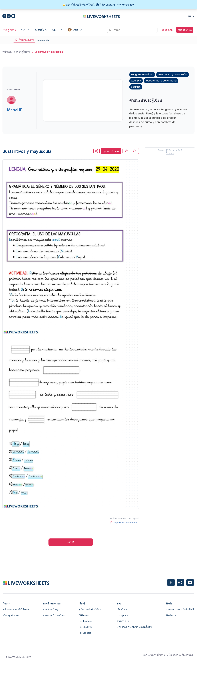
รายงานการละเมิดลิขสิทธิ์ (180, 609)
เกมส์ (75, 29)
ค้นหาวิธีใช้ (123, 620)
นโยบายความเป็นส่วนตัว (180, 654)
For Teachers (85, 620)
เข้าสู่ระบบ (167, 29)
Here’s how (127, 4)
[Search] (110, 29)
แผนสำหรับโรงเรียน (53, 615)
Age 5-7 (136, 80)
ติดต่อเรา (171, 615)
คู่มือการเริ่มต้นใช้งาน (90, 609)
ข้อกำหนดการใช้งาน (154, 654)
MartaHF (14, 110)
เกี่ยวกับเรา (122, 609)
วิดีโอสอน (84, 615)
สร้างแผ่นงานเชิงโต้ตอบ (16, 609)
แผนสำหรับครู (50, 609)
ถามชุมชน (122, 615)
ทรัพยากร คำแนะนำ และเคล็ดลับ (134, 626)
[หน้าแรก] (101, 16)
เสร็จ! (70, 542)
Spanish (136, 87)
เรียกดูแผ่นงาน (11, 615)
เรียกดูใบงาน (9, 29)
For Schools (85, 632)
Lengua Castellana (142, 74)
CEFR (55, 29)
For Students (85, 626)
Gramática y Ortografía (172, 74)
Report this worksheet (125, 522)
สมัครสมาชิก (185, 29)
